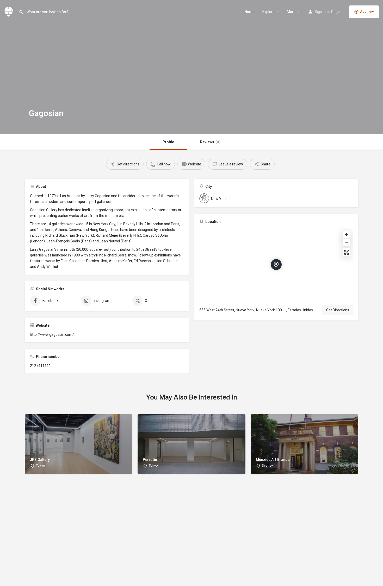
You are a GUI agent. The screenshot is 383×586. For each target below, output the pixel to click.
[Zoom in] (346, 234)
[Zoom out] (346, 242)
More (291, 12)
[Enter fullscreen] (346, 252)
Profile (168, 142)
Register (338, 12)
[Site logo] (9, 11)
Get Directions (337, 310)
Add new (367, 12)
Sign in (320, 12)
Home (250, 12)
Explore (268, 12)
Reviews (209, 142)
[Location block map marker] (276, 264)
